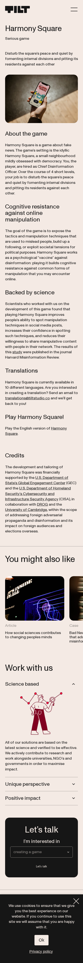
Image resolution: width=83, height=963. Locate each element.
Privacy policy (41, 951)
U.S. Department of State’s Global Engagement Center (36, 480)
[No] (76, 901)
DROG (42, 504)
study (17, 352)
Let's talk (41, 866)
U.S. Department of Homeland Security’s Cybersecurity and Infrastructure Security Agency (38, 494)
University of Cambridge (26, 509)
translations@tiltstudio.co (27, 398)
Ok (41, 940)
